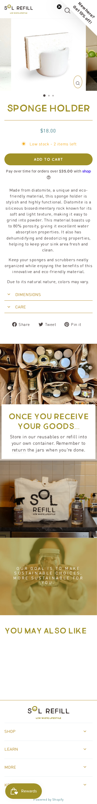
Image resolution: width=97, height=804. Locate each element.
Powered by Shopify (48, 799)
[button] (79, 18)
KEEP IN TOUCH (19, 784)
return (19, 450)
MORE (10, 767)
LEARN (11, 749)
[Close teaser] (59, 6)
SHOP (10, 731)
